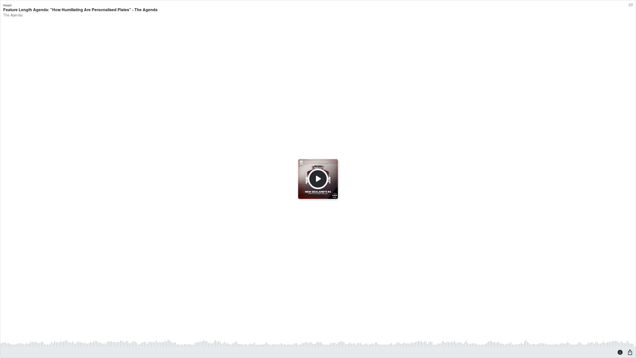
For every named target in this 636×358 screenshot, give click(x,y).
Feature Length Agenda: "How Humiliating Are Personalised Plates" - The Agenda (80, 9)
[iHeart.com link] (630, 6)
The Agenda (13, 15)
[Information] (620, 352)
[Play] (318, 179)
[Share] (630, 352)
